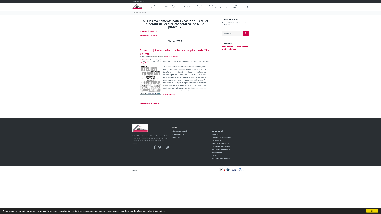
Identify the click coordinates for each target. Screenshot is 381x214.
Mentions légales (178, 134)
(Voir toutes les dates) (171, 56)
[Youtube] (167, 147)
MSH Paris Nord (154, 7)
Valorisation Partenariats (224, 7)
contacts (142, 1)
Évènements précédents (149, 35)
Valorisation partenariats (221, 149)
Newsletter (176, 137)
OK (372, 211)
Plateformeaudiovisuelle (212, 7)
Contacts (215, 155)
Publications (188, 7)
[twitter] (159, 147)
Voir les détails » (169, 94)
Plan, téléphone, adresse (221, 158)
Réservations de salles (180, 131)
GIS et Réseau (235, 7)
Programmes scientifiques (176, 7)
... (243, 6)
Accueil (134, 13)
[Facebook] (155, 147)
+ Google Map (144, 63)
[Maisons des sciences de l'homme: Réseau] (242, 171)
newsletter (136, 1)
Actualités (164, 7)
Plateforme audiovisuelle (221, 146)
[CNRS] (229, 171)
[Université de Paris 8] (223, 171)
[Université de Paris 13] (235, 171)
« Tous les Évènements (148, 31)
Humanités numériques (200, 7)
